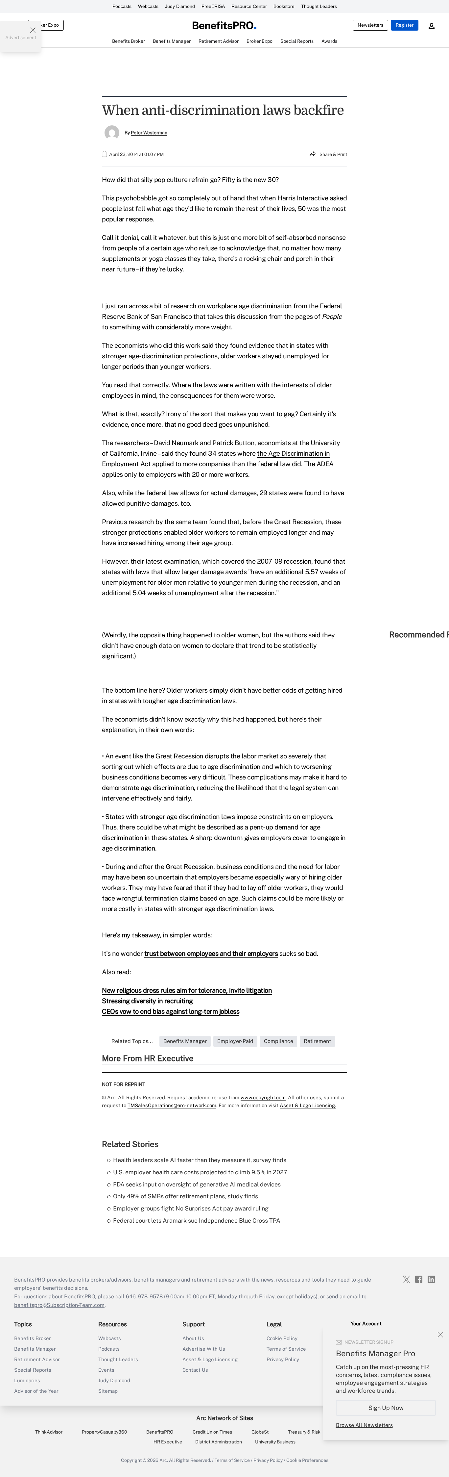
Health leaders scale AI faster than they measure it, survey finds (199, 1160)
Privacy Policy (283, 1359)
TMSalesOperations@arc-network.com (172, 1105)
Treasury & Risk (304, 1432)
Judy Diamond (180, 6)
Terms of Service (286, 1349)
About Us (193, 1338)
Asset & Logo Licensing (210, 1359)
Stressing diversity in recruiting (147, 1001)
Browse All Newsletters (364, 1425)
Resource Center (249, 6)
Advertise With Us (203, 1349)
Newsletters (370, 25)
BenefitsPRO (159, 1432)
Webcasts (148, 6)
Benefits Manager (35, 1349)
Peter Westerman (149, 132)
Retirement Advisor (37, 1359)
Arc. (163, 1460)
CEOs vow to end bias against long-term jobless (170, 1011)
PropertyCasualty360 (104, 1432)
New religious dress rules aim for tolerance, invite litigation (187, 990)
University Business (275, 1441)
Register (405, 25)
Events (106, 1370)
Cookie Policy (282, 1338)
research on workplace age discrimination (231, 306)
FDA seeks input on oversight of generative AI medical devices (197, 1184)
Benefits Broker (32, 1338)
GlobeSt (260, 1432)
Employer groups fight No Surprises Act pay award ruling (191, 1208)
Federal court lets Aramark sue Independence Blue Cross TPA (196, 1220)
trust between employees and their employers (211, 953)
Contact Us (195, 1370)
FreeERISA (213, 6)
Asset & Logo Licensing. (308, 1105)
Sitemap (108, 1391)
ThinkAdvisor (48, 1432)
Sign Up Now (386, 1407)
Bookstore (284, 6)
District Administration (218, 1441)
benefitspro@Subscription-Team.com (59, 1305)
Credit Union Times (212, 1432)
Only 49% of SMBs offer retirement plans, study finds (185, 1196)
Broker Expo (46, 25)
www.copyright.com (263, 1097)
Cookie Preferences (307, 1460)
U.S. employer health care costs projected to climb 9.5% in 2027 (200, 1172)
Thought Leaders (319, 6)
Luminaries (27, 1380)
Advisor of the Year (36, 1391)
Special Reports (32, 1370)
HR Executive (168, 1441)
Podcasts (121, 6)
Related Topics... (132, 1041)
